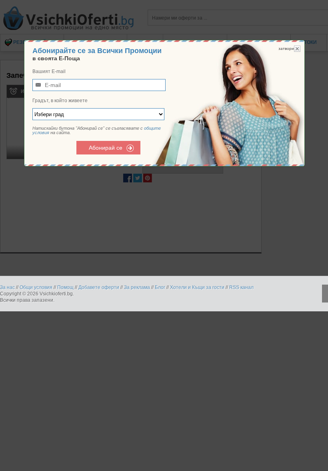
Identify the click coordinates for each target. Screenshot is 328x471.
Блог (160, 287)
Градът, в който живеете (60, 100)
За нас (7, 287)
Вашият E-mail (49, 71)
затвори (286, 48)
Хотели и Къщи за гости (197, 287)
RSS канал (241, 287)
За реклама (137, 287)
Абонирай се (105, 147)
